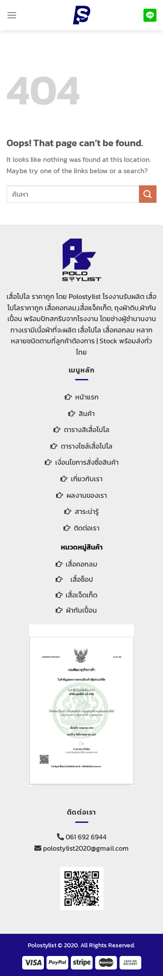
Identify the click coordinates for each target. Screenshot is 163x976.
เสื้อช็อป (81, 579)
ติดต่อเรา (87, 528)
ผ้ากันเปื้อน (81, 610)
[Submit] (147, 193)
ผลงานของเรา (87, 495)
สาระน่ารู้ (87, 511)
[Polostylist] (81, 15)
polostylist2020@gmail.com (85, 848)
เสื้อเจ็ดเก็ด (81, 595)
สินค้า (87, 413)
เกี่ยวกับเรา (87, 478)
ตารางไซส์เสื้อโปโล (87, 446)
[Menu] (12, 15)
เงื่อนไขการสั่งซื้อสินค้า (87, 462)
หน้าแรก (87, 397)
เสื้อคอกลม (81, 564)
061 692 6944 (85, 837)
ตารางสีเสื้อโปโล (87, 429)
